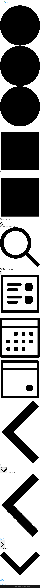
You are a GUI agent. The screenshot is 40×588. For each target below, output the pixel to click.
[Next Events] (0, 465)
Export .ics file (2, 583)
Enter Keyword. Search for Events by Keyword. (8, 226)
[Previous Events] (20, 463)
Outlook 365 (2, 580)
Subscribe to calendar (3, 548)
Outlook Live (2, 581)
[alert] (20, 150)
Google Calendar (3, 578)
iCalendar (1, 579)
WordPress (28, 586)
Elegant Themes (18, 586)
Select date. (10, 472)
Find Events (2, 268)
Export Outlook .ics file (4, 584)
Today (1, 466)
